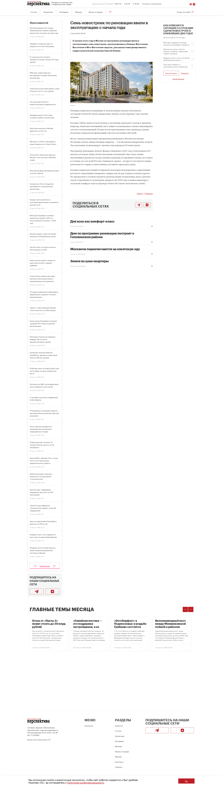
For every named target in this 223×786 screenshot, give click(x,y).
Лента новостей (39, 23)
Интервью (63, 11)
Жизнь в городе (95, 11)
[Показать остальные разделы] (110, 11)
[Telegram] (190, 3)
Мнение (78, 11)
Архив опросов (178, 79)
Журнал (118, 756)
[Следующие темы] (190, 609)
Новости (140, 193)
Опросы (118, 766)
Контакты (89, 725)
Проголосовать (171, 73)
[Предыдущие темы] (185, 609)
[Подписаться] (194, 3)
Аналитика (48, 11)
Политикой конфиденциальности (85, 782)
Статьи (34, 11)
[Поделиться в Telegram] (138, 205)
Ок (186, 781)
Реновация (149, 193)
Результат (185, 73)
